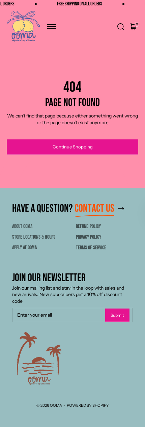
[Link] (121, 208)
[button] (51, 26)
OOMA (56, 405)
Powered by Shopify (88, 405)
